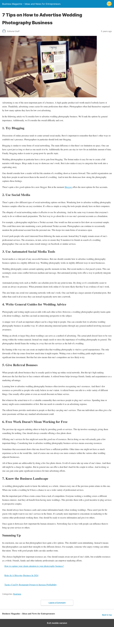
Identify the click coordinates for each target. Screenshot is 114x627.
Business (17, 594)
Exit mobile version (57, 623)
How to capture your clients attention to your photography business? (34, 566)
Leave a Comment (57, 603)
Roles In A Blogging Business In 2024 (21, 575)
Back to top (107, 615)
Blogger (68, 187)
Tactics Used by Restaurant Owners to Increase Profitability (30, 584)
